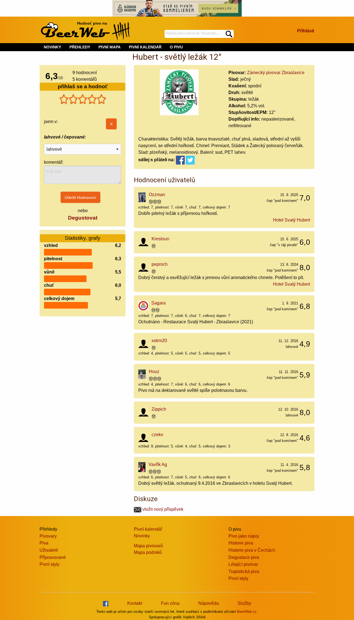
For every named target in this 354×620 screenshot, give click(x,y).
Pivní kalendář (148, 529)
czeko (157, 434)
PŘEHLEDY (79, 47)
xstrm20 (159, 340)
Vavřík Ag (158, 464)
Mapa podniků (148, 552)
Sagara (158, 303)
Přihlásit (305, 30)
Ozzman (157, 194)
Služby (244, 603)
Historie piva (240, 543)
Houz (154, 371)
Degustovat (82, 218)
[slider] (82, 99)
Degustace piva (243, 557)
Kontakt (134, 603)
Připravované (53, 557)
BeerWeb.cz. (247, 611)
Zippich (159, 409)
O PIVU (176, 47)
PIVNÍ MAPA (109, 47)
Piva (44, 543)
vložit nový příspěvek (162, 509)
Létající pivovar (243, 564)
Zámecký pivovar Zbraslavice (275, 72)
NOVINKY (52, 47)
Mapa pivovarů (148, 545)
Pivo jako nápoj (243, 536)
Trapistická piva (243, 571)
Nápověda (208, 603)
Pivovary (48, 536)
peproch (160, 264)
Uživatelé (49, 550)
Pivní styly (49, 564)
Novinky (142, 535)
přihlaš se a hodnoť (83, 86)
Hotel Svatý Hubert (291, 220)
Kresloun (160, 238)
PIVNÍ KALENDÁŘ (145, 47)
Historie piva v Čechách (251, 550)
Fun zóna (170, 603)
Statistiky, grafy (82, 238)
